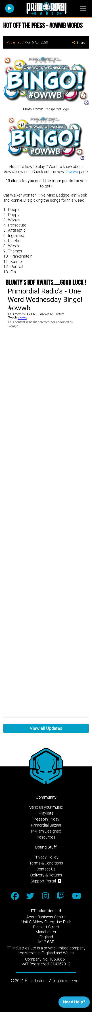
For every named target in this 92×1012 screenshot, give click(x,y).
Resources (46, 837)
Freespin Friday (46, 819)
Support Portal (44, 881)
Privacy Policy (46, 857)
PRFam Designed (46, 831)
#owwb (71, 171)
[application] (74, 1003)
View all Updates (46, 728)
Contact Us (46, 869)
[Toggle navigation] (83, 9)
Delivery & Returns (46, 875)
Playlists (46, 813)
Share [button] (80, 43)
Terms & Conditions (46, 863)
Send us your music (46, 807)
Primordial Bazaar (46, 825)
